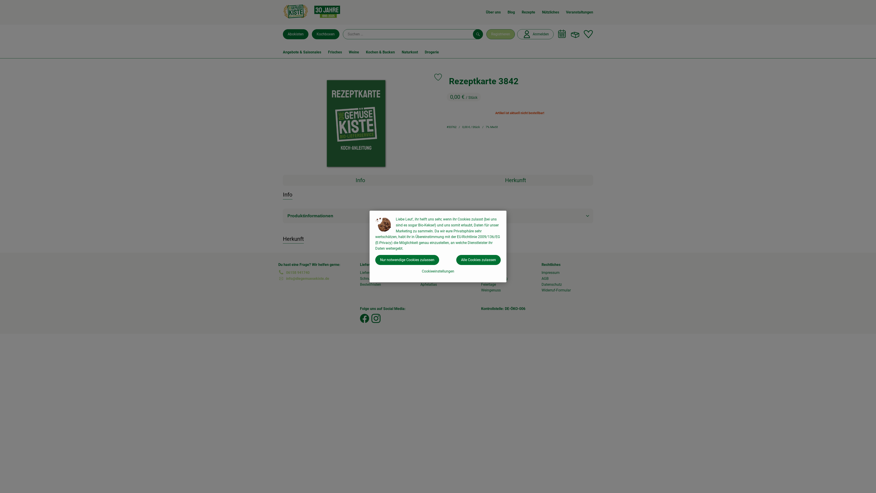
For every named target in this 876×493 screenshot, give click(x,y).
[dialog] (438, 246)
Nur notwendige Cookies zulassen (407, 260)
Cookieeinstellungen (438, 271)
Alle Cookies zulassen (478, 260)
